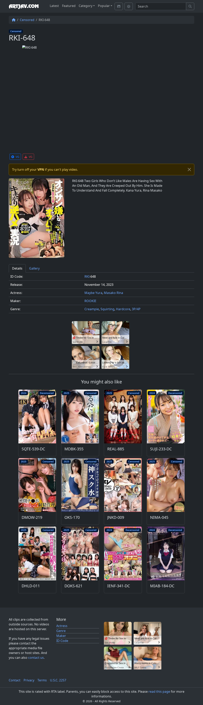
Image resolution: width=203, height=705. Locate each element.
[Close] (189, 169)
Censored (27, 20)
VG (17, 157)
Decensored (47, 393)
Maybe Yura (93, 293)
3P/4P (136, 309)
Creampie (91, 309)
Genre (61, 631)
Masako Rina (113, 293)
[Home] (13, 20)
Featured (69, 6)
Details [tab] (17, 268)
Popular (104, 6)
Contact (14, 680)
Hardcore (123, 309)
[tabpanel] (101, 294)
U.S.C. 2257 (58, 680)
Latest (54, 6)
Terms (42, 680)
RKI (86, 276)
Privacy (29, 680)
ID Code (62, 641)
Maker (61, 636)
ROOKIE (90, 301)
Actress (61, 626)
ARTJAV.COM (24, 6)
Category (85, 6)
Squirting (107, 309)
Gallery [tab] (34, 268)
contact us (36, 657)
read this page (159, 691)
